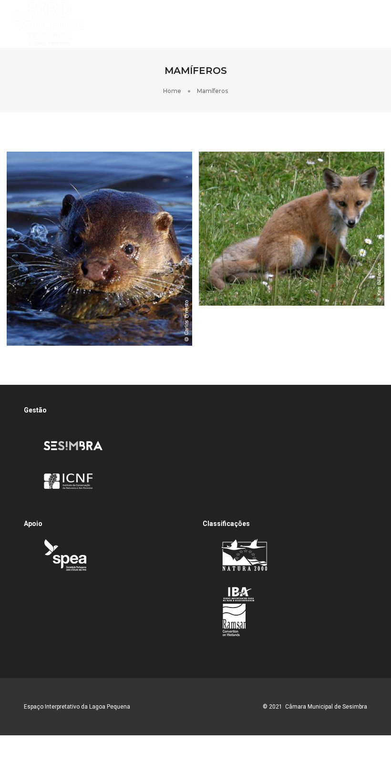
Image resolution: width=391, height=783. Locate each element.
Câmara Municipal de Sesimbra (326, 706)
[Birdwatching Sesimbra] (47, 23)
